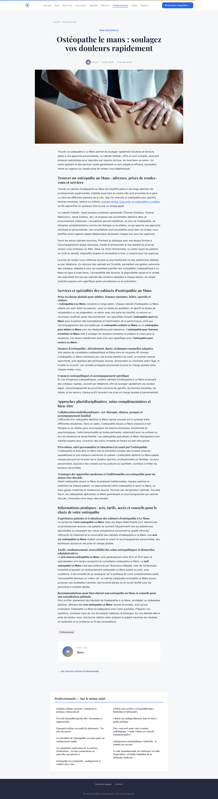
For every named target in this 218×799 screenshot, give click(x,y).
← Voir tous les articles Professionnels (78, 671)
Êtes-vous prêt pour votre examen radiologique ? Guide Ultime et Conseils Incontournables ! (133, 731)
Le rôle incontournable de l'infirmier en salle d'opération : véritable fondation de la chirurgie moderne (136, 754)
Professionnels (120, 5)
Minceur (105, 5)
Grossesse (80, 5)
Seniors (144, 5)
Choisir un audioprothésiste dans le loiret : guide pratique (135, 720)
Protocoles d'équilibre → (177, 5)
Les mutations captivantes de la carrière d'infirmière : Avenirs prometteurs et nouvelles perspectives (77, 751)
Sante (134, 5)
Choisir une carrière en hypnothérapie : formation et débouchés (133, 710)
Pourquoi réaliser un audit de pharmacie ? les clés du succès (80, 730)
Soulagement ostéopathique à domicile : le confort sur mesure (135, 743)
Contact (119, 784)
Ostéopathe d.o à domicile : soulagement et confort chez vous (78, 763)
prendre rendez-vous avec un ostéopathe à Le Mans (130, 201)
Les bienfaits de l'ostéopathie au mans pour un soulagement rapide (80, 740)
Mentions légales (103, 784)
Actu (57, 5)
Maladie (94, 5)
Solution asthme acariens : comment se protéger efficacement (76, 710)
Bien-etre (67, 5)
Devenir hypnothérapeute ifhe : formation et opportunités (79, 720)
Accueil (47, 5)
